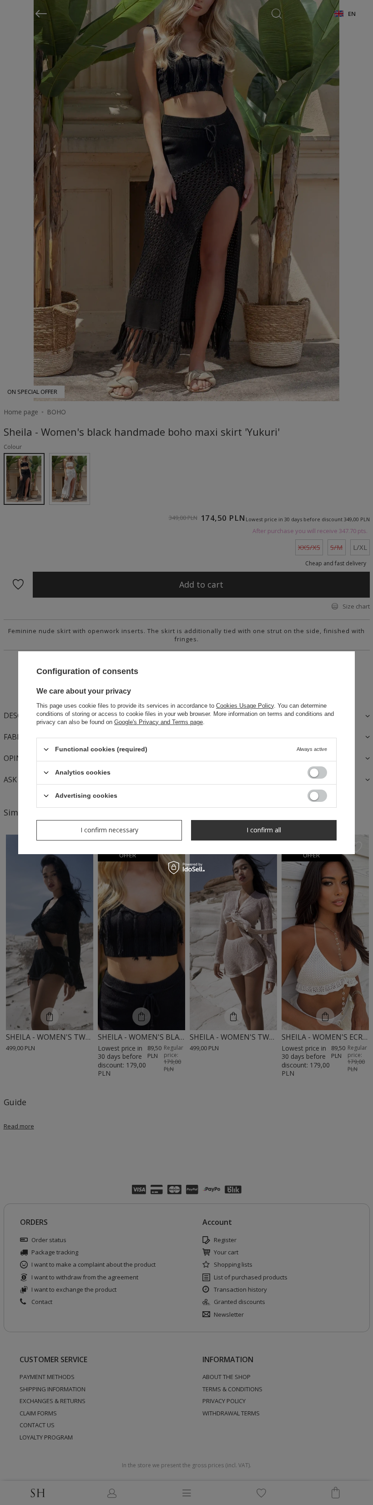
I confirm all (264, 829)
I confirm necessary (109, 829)
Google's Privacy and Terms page (158, 721)
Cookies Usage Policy (245, 705)
